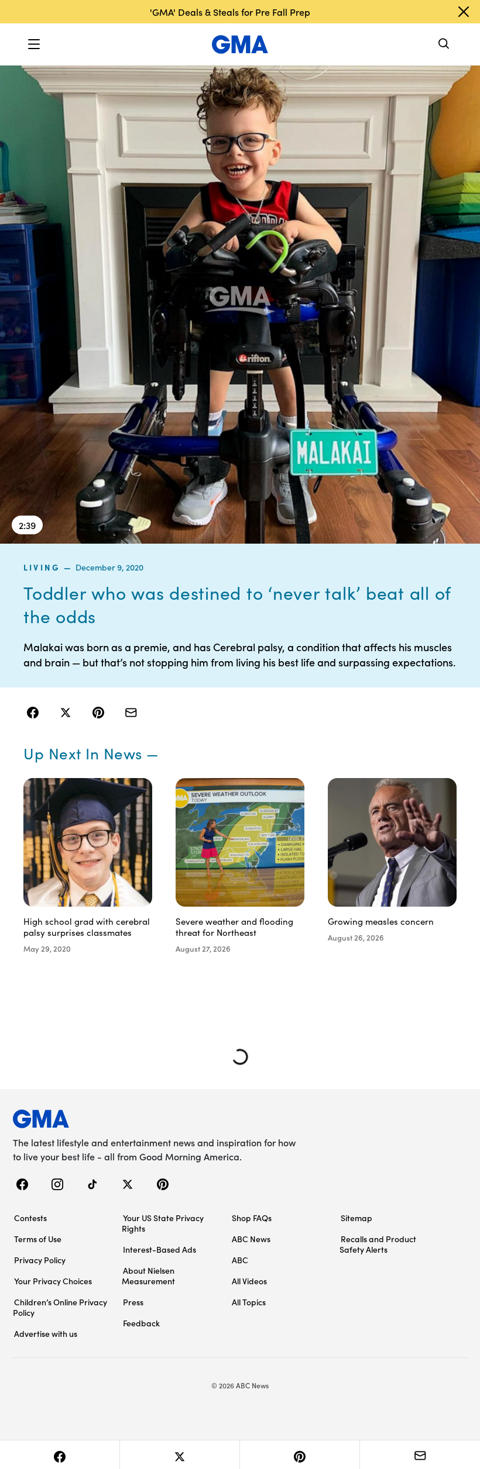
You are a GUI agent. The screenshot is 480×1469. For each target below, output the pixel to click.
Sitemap (356, 1217)
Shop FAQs (252, 1217)
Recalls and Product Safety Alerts (378, 1244)
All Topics (249, 1302)
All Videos (249, 1281)
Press (133, 1302)
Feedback (141, 1323)
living (41, 567)
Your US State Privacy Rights (163, 1223)
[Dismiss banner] (464, 12)
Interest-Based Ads (159, 1249)
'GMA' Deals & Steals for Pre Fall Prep (230, 11)
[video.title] (240, 304)
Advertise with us (45, 1333)
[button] (34, 44)
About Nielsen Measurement (148, 1275)
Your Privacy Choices (53, 1281)
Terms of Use (37, 1239)
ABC (240, 1260)
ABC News (251, 1239)
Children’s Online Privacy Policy (60, 1307)
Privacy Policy (40, 1260)
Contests (30, 1217)
